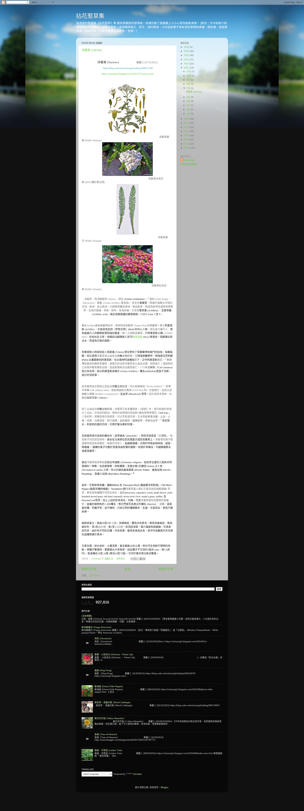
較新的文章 (89, 569)
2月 (189, 109)
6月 (189, 97)
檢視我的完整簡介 (189, 164)
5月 (189, 101)
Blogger (164, 787)
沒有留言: (121, 558)
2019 (187, 123)
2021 (187, 68)
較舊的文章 (165, 569)
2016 (187, 135)
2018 (187, 127)
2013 (187, 148)
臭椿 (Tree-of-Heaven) (106, 734)
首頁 (127, 569)
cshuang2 (189, 160)
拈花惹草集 (90, 16)
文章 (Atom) (95, 575)
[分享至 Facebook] (141, 558)
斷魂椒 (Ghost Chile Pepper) (109, 686)
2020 (187, 119)
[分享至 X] (138, 558)
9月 (189, 80)
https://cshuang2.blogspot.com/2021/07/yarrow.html (127, 73)
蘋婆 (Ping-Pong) (103, 670)
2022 (187, 63)
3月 (189, 105)
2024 (187, 55)
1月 (189, 113)
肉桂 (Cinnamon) (103, 638)
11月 (189, 71)
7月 (189, 88)
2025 (187, 51)
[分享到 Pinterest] (144, 558)
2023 (187, 59)
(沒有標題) (87, 616)
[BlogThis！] (135, 558)
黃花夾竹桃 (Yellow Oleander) (109, 718)
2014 (187, 144)
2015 (187, 139)
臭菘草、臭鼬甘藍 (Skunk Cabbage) (112, 702)
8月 (189, 84)
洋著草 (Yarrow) (92, 50)
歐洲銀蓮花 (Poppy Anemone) (96, 627)
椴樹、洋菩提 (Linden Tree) (108, 750)
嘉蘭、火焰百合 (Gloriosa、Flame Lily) (114, 654)
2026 (187, 47)
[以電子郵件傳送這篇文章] (132, 558)
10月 (189, 76)
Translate (137, 774)
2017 (187, 131)
